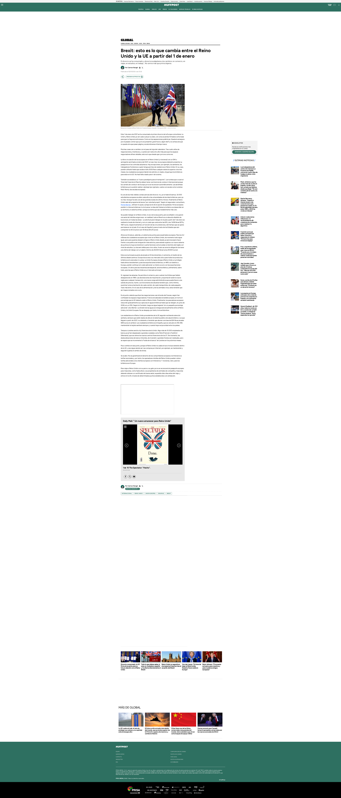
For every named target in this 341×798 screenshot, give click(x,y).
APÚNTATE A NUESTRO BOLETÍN (244, 152)
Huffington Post (153, 790)
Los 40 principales (158, 787)
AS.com (189, 787)
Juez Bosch (190, 1)
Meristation (198, 793)
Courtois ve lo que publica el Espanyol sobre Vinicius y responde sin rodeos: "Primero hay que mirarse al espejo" (247, 236)
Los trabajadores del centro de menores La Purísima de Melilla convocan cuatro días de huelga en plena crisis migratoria (249, 171)
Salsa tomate (174, 1)
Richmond (149, 793)
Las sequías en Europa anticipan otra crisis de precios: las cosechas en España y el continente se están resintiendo (248, 296)
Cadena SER (184, 787)
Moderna (158, 793)
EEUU (132, 43)
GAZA (140, 43)
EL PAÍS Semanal (187, 790)
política (141, 9)
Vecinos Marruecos (129, 1)
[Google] (139, 67)
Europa (136, 43)
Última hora (330, 5)
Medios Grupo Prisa (134, 793)
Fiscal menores (139, 1)
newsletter (119, 759)
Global (127, 40)
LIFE (159, 9)
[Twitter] (142, 67)
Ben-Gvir (156, 1)
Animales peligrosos (219, 1)
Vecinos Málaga (208, 1)
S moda (181, 793)
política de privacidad (176, 759)
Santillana (167, 787)
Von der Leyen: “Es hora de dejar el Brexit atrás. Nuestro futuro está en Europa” (191, 667)
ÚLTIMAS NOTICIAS (197, 9)
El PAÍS (150, 787)
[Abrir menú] (2, 5)
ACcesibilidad (174, 762)
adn (195, 787)
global (147, 9)
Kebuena (200, 790)
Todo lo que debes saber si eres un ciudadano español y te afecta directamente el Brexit (151, 667)
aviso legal (173, 756)
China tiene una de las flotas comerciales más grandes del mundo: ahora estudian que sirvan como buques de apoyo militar (183, 731)
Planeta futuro (194, 790)
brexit (169, 493)
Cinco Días (174, 790)
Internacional (127, 493)
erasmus (161, 493)
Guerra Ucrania (125, 43)
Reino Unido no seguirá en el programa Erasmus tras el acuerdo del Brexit (171, 666)
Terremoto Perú (149, 1)
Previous (126, 445)
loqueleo (189, 793)
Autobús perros (198, 1)
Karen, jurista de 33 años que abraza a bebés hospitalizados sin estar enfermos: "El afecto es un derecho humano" (248, 283)
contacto (119, 756)
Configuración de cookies (178, 751)
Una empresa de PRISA (134, 788)
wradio (167, 790)
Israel (148, 43)
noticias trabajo (184, 9)
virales (154, 9)
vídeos (165, 9)
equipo (118, 751)
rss (117, 762)
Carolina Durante (165, 1)
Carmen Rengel (133, 67)
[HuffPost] (122, 746)
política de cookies (176, 754)
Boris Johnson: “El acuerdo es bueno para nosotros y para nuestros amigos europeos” (211, 667)
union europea (150, 493)
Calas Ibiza (182, 1)
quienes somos (120, 754)
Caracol (202, 787)
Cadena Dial (181, 790)
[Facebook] (125, 476)
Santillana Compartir (176, 787)
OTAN (144, 43)
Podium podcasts (166, 793)
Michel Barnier (126, 205)
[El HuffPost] (171, 5)
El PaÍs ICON (174, 793)
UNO (162, 790)
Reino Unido (139, 493)
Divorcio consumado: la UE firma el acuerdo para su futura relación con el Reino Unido (130, 667)
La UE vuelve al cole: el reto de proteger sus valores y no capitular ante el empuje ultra (130, 730)
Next (179, 445)
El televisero (173, 9)
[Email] (134, 476)
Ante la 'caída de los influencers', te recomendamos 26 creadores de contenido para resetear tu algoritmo (248, 221)
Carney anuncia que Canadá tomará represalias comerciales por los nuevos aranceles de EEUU (210, 730)
